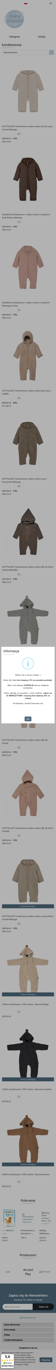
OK (28, 719)
